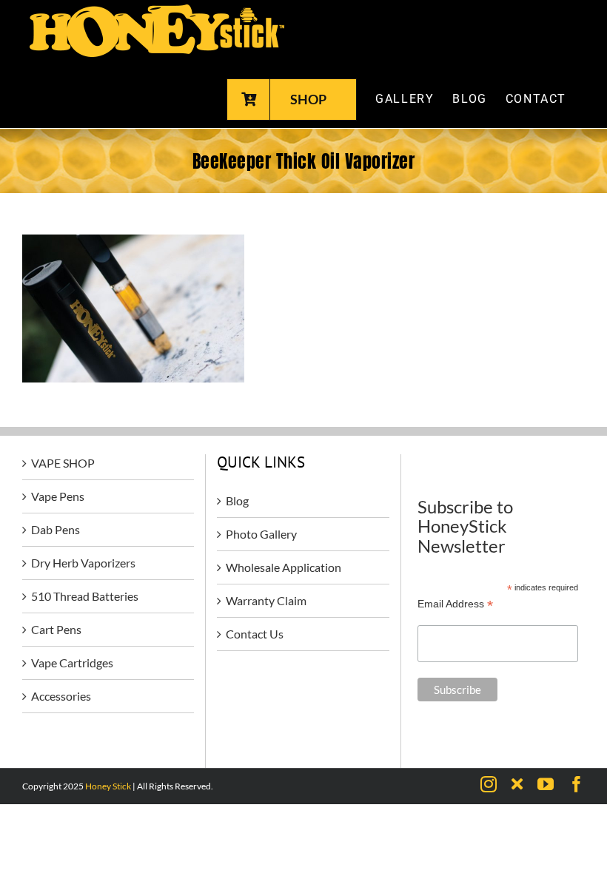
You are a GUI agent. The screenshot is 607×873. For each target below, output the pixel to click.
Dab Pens (55, 529)
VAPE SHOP (63, 463)
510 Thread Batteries (84, 596)
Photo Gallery (261, 534)
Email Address (455, 604)
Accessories (61, 696)
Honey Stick (108, 786)
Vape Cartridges (72, 662)
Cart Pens (56, 629)
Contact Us (255, 634)
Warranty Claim (266, 600)
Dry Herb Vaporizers (83, 563)
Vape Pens (57, 496)
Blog (237, 500)
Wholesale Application (283, 567)
